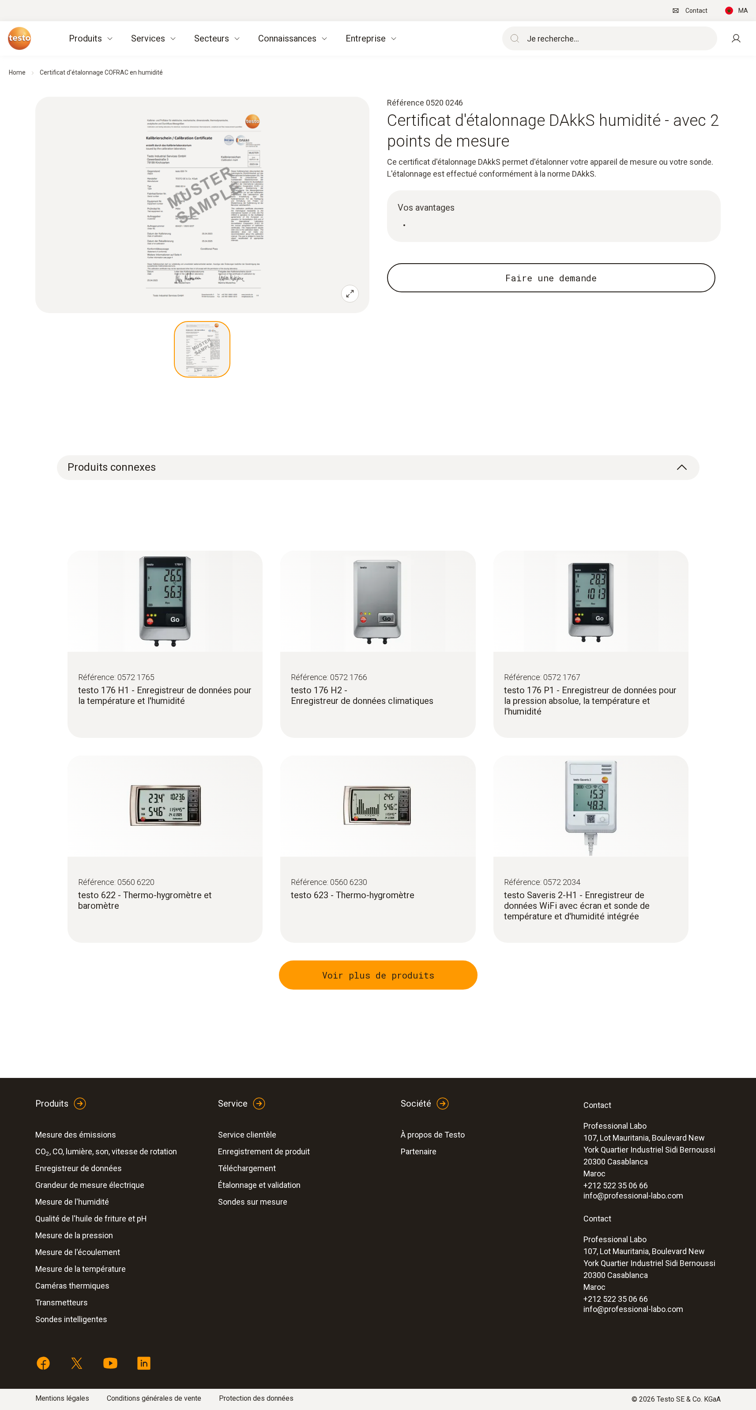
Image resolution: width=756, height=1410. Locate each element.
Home (17, 72)
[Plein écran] (350, 293)
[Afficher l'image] (202, 349)
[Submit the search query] (513, 38)
